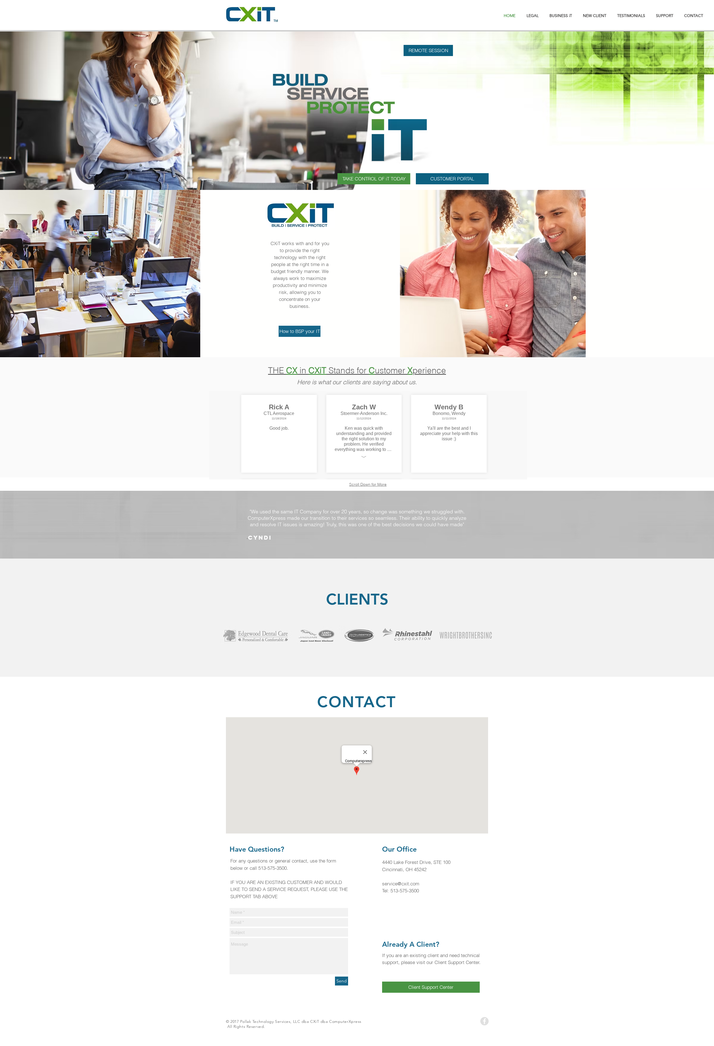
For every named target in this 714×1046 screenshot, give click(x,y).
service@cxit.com (400, 883)
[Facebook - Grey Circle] (484, 1021)
